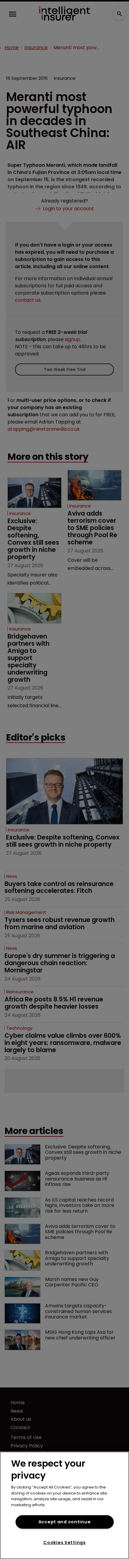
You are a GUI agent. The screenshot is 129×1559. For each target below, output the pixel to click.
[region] (64, 1505)
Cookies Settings (64, 1543)
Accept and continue (64, 1522)
